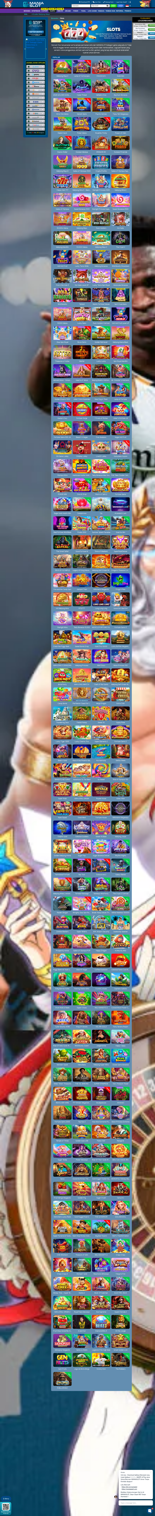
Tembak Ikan (110, 11)
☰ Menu (6, 1499)
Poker (75, 11)
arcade (68, 11)
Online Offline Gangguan (36, 132)
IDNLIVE (60, 11)
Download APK (85, 2)
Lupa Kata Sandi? (121, 2)
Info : (26, 14)
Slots (52, 11)
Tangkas (101, 11)
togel (83, 11)
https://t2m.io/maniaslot (129, 1487)
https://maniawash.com (129, 1489)
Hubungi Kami (109, 2)
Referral (119, 11)
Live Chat (97, 2)
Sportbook (36, 11)
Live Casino (92, 11)
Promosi (128, 11)
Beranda (27, 11)
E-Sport (45, 11)
